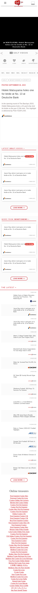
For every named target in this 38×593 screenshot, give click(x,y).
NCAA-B (32, 73)
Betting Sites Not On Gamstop (19, 554)
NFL (3, 73)
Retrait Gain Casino (19, 581)
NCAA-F (24, 73)
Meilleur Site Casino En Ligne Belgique (19, 558)
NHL (18, 73)
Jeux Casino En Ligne (19, 574)
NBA (13, 73)
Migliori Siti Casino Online (19, 502)
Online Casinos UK (19, 514)
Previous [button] (1, 54)
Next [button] (36, 54)
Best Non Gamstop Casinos (19, 520)
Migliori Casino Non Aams (19, 547)
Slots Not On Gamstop (19, 543)
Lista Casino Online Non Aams (19, 531)
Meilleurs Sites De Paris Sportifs (19, 567)
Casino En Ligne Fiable (19, 579)
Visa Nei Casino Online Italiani (19, 561)
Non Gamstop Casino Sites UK (19, 523)
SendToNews (15, 80)
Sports (26, 80)
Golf (5, 80)
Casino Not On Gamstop (19, 507)
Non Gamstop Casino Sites (19, 496)
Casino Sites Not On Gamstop (19, 509)
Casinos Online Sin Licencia (19, 500)
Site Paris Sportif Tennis (19, 590)
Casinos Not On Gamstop (19, 505)
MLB (8, 73)
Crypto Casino (19, 572)
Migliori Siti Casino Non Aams (19, 563)
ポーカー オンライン (19, 588)
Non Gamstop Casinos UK (19, 516)
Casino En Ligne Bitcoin (19, 583)
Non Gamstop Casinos (19, 525)
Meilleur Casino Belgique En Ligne (19, 556)
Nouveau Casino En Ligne (19, 498)
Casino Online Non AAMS (19, 585)
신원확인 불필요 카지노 (19, 565)
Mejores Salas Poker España (19, 529)
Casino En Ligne (19, 570)
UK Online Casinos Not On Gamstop (19, 536)
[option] (4, 61)
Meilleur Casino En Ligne (19, 549)
